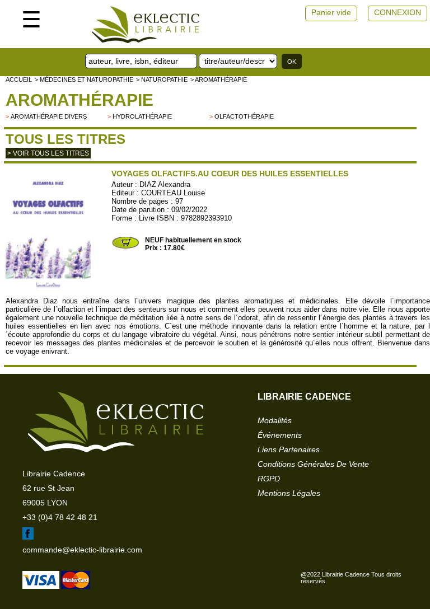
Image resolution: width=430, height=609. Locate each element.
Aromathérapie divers (49, 116)
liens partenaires (289, 449)
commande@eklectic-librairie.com (82, 549)
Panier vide (331, 12)
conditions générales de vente (313, 464)
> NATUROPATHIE (162, 79)
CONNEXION (397, 12)
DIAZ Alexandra (164, 184)
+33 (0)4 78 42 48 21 (59, 517)
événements (280, 434)
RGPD (269, 478)
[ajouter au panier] (125, 247)
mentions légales (289, 493)
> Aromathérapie (218, 79)
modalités (275, 420)
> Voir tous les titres (48, 153)
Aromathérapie (79, 100)
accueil (19, 79)
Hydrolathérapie (142, 116)
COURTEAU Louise (173, 193)
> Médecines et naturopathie (84, 79)
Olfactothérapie (244, 116)
